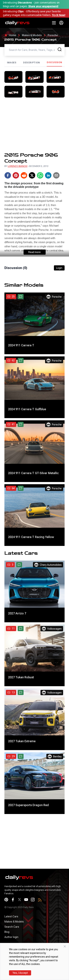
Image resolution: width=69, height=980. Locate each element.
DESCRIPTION (31, 62)
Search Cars (11, 926)
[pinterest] (16, 175)
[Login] (61, 22)
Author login (11, 937)
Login (59, 267)
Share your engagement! (43, 6)
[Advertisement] (34, 125)
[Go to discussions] (21, 296)
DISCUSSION (54, 62)
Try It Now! (58, 15)
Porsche (53, 35)
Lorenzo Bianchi (17, 166)
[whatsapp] (40, 175)
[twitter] (32, 175)
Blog (6, 931)
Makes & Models (32, 35)
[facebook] (7, 175)
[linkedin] (48, 175)
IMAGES (11, 62)
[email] (56, 175)
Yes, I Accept (20, 972)
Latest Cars (11, 916)
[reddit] (24, 175)
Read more (34, 252)
